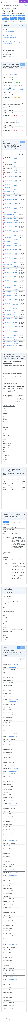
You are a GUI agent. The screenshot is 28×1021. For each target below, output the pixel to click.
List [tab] (20, 26)
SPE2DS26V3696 (7, 199)
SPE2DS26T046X (14, 942)
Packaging (13, 19)
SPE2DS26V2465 (7, 222)
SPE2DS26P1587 (7, 188)
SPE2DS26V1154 (7, 253)
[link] (23, 152)
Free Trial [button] (22, 2)
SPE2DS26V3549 (7, 203)
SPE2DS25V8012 (7, 334)
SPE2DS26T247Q (14, 803)
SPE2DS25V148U (7, 307)
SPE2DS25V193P (7, 291)
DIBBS (21, 19)
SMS (4, 418)
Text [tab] (23, 26)
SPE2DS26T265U (14, 768)
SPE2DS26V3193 (7, 207)
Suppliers (13, 15)
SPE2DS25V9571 (7, 326)
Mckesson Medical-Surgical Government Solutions (12, 88)
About (3, 1017)
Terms (3, 1019)
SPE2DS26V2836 (7, 215)
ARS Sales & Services (15, 157)
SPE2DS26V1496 (7, 249)
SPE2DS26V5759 (7, 180)
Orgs (5, 19)
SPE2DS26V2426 (7, 226)
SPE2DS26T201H (14, 838)
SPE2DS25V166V (7, 295)
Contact (8, 1017)
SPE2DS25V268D (7, 284)
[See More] (11, 56)
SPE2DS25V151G (7, 299)
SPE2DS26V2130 (7, 230)
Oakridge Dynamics (15, 265)
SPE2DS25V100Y (7, 318)
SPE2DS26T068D (14, 907)
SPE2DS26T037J (14, 977)
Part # (21, 155)
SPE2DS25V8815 (7, 330)
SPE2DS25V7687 (7, 341)
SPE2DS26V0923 (7, 257)
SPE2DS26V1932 (7, 234)
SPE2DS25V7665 (7, 345)
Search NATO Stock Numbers (11, 5)
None (4, 410)
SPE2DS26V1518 (7, 245)
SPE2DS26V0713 (7, 261)
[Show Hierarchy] (17, 37)
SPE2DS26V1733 (7, 238)
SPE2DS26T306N (14, 664)
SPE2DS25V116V (7, 311)
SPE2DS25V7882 (7, 338)
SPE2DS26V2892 (7, 211)
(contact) (15, 74)
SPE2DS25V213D (7, 288)
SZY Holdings (15, 307)
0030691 (5, 414)
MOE (21, 17)
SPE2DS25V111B (7, 315)
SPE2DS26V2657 (7, 218)
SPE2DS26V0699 (7, 276)
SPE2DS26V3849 (7, 195)
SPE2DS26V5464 (7, 184)
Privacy (8, 1019)
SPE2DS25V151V (7, 303)
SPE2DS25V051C (7, 322)
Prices (21, 15)
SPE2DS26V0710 (7, 268)
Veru (12, 74)
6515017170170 (13, 667)
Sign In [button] (15, 2)
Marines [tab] (6, 522)
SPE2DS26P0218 (7, 280)
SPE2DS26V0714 (7, 272)
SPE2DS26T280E (14, 734)
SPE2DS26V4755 (7, 192)
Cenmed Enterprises (15, 219)
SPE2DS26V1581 (7, 242)
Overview (5, 15)
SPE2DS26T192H (14, 872)
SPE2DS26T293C (14, 699)
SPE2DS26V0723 (7, 265)
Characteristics (13, 17)
